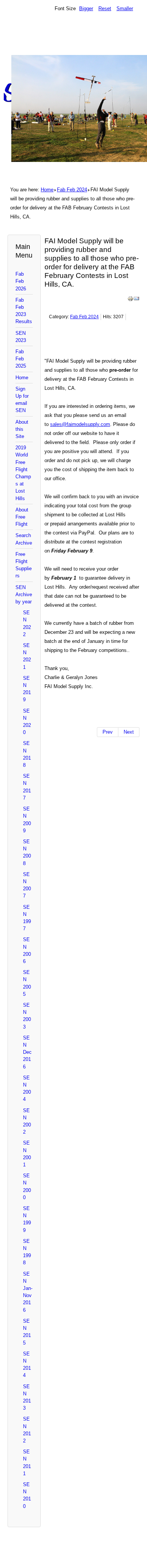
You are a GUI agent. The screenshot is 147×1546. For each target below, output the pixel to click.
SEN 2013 (27, 1397)
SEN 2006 (27, 950)
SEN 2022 (27, 623)
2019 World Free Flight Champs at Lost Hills (23, 473)
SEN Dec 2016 (27, 1052)
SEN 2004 (27, 1088)
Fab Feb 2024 (72, 189)
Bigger (86, 8)
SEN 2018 (27, 754)
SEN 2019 (27, 689)
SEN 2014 (27, 1364)
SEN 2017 (27, 787)
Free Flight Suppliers (23, 565)
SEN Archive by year (23, 594)
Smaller (124, 8)
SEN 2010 (27, 1495)
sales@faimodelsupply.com (80, 424)
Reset (104, 8)
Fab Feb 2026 (20, 281)
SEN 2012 (27, 1430)
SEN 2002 (27, 1121)
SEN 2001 (27, 1154)
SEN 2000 (27, 1186)
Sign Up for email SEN (22, 400)
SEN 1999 (27, 1219)
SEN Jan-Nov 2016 (27, 1292)
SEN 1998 (27, 1252)
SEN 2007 (27, 885)
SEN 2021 (27, 656)
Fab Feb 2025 (20, 359)
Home (47, 189)
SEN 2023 (20, 336)
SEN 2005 (27, 983)
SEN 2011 (27, 1462)
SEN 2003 (27, 1016)
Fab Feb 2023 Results (23, 311)
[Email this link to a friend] (136, 300)
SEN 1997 (27, 918)
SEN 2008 (27, 852)
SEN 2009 (27, 819)
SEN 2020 (27, 722)
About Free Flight (21, 517)
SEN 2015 (27, 1332)
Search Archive (23, 539)
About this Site (21, 429)
